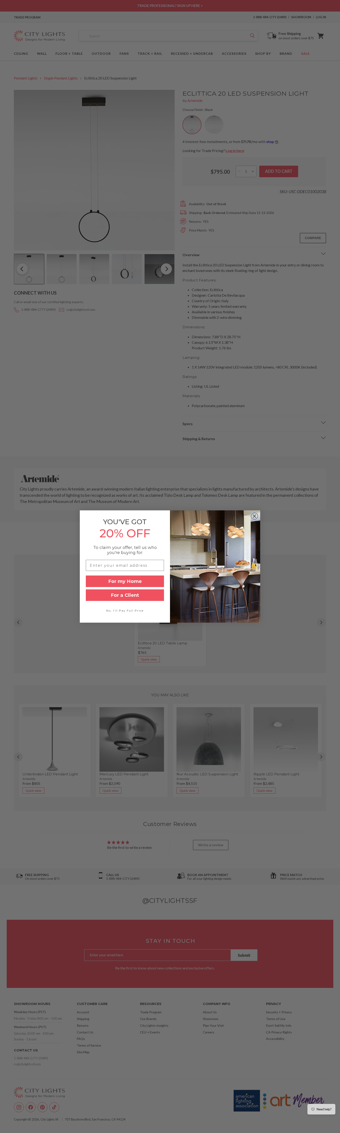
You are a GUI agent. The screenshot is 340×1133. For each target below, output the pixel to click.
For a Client (125, 595)
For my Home (125, 581)
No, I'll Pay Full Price (125, 610)
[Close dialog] (254, 516)
